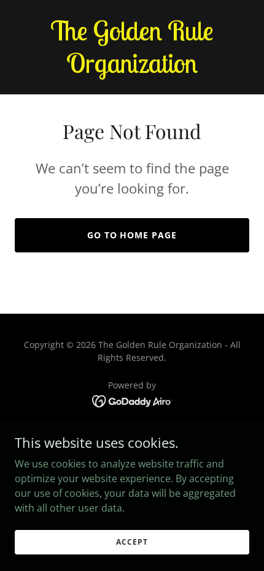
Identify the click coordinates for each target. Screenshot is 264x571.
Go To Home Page (132, 235)
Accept (131, 542)
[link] (132, 69)
